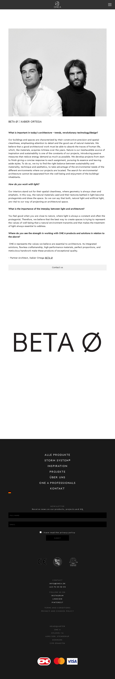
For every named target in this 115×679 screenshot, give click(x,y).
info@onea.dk (57, 583)
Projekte (57, 471)
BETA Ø (49, 258)
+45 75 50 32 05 (57, 587)
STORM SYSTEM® (57, 460)
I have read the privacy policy (58, 532)
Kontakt (57, 488)
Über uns (57, 477)
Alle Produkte (57, 455)
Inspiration (57, 466)
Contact (57, 580)
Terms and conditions (57, 608)
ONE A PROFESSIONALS (57, 483)
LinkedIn (57, 599)
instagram (57, 595)
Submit (57, 538)
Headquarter (57, 626)
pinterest (57, 602)
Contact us (57, 267)
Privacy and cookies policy (57, 611)
